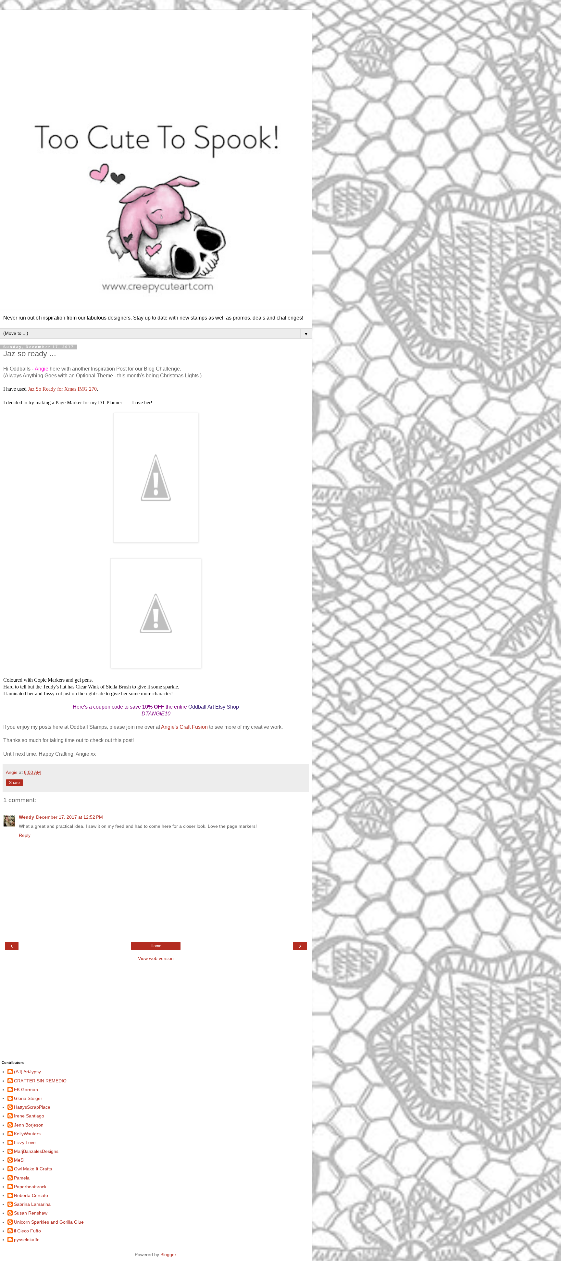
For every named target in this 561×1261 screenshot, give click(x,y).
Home (156, 946)
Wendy (26, 817)
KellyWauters (27, 1133)
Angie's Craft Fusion (184, 727)
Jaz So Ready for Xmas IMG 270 (62, 389)
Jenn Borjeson (29, 1125)
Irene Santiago (29, 1115)
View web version (156, 958)
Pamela (22, 1177)
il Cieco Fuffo (27, 1230)
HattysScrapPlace (32, 1107)
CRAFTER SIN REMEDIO (40, 1080)
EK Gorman (26, 1089)
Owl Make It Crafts (33, 1168)
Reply (25, 835)
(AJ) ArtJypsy (27, 1071)
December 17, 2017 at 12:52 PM (69, 817)
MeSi (19, 1160)
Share (14, 782)
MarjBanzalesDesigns (36, 1151)
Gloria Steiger (28, 1098)
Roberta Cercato (31, 1195)
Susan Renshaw (30, 1213)
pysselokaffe (27, 1239)
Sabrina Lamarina (32, 1204)
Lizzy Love (25, 1142)
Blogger (168, 1254)
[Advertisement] (156, 55)
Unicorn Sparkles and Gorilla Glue (49, 1222)
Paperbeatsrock (30, 1186)
